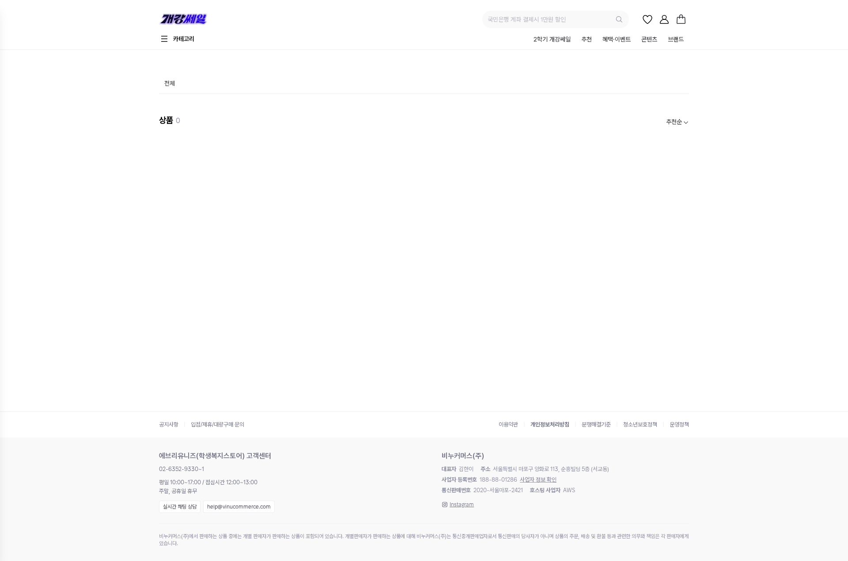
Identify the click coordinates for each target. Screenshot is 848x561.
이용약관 (508, 424)
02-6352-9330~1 (181, 469)
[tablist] (608, 39)
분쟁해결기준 (596, 424)
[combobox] (677, 122)
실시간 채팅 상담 (180, 507)
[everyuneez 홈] (214, 20)
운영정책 (679, 424)
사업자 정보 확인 (538, 479)
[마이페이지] (664, 19)
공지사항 (168, 424)
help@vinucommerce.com (239, 507)
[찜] (647, 19)
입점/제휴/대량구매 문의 (217, 424)
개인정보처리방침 (549, 424)
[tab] (552, 39)
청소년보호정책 (640, 424)
